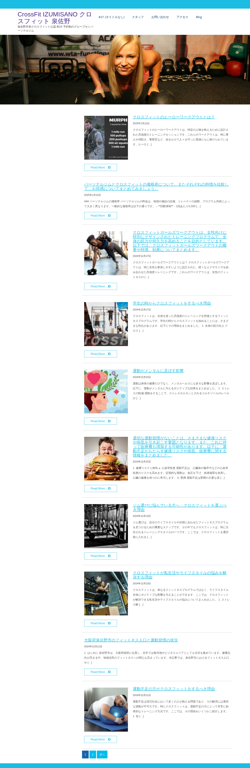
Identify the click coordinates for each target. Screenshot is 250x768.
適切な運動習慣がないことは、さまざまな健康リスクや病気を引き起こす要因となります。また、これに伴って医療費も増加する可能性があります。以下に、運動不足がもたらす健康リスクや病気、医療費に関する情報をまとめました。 (180, 446)
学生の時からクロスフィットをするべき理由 (172, 303)
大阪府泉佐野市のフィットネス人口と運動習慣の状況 (131, 640)
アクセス (182, 17)
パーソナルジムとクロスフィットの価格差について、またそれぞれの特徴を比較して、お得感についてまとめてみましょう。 (156, 186)
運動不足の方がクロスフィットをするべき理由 (174, 689)
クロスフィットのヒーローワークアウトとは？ (174, 117)
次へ (102, 754)
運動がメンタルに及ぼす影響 (158, 371)
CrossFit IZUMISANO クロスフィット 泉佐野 (55, 18)
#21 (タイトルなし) (111, 17)
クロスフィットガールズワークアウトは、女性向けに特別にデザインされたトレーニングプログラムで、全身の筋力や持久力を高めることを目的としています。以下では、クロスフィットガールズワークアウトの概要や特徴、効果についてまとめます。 (180, 241)
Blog (199, 17)
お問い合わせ (160, 17)
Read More (99, 167)
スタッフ (138, 17)
